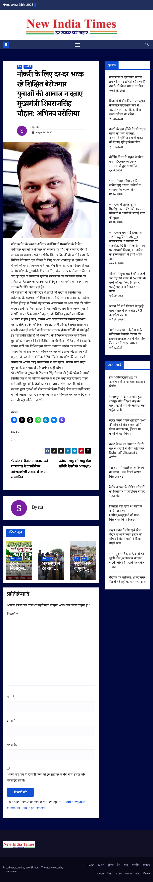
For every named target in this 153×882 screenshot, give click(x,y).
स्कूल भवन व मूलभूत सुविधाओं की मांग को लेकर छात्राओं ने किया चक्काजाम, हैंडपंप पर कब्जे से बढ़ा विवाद (127, 427)
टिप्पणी (12, 614)
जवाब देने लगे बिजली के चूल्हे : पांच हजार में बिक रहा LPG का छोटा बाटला (127, 310)
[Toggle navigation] (77, 45)
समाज (119, 873)
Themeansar (10, 871)
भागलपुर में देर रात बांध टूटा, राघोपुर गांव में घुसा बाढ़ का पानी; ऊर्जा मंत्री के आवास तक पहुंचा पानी (127, 403)
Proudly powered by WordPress (21, 867)
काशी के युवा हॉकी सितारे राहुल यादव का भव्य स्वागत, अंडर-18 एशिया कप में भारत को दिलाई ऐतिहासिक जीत (127, 136)
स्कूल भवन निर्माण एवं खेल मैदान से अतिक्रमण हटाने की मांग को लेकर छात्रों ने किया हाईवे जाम (125, 537)
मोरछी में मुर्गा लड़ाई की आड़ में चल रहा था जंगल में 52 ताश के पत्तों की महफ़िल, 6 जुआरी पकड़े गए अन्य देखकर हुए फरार (127, 283)
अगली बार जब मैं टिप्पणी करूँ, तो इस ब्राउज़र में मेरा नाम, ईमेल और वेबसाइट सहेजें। (46, 778)
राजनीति (28, 66)
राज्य (19, 559)
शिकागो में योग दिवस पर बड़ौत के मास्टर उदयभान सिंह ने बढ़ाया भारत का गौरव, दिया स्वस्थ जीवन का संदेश (127, 108)
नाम (10, 697)
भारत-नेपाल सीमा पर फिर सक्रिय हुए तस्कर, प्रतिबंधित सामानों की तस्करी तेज (125, 185)
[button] (147, 45)
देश (19, 66)
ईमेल (11, 721)
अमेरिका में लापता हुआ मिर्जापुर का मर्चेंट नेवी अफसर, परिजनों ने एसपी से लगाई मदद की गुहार (127, 211)
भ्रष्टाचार (146, 865)
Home (90, 865)
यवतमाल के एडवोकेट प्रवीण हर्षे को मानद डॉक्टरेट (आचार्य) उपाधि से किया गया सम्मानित (127, 82)
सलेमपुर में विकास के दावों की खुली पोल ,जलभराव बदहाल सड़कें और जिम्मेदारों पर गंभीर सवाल (126, 560)
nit (37, 128)
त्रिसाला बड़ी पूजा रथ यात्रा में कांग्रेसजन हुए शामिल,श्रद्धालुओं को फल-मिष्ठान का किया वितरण (125, 513)
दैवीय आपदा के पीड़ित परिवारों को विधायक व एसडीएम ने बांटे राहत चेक (127, 491)
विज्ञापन (146, 873)
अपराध (100, 873)
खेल (137, 873)
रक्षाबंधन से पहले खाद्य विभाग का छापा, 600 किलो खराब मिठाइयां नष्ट (126, 472)
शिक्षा (109, 873)
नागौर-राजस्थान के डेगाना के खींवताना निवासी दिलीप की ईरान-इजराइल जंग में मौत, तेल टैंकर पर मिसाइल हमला (127, 336)
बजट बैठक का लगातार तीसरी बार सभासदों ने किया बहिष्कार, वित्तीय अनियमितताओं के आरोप (127, 451)
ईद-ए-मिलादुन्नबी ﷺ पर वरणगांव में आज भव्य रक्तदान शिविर (127, 382)
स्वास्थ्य (128, 873)
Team (101, 865)
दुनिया (110, 865)
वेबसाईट (12, 745)
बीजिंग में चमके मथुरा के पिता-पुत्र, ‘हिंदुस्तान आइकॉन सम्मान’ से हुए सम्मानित (127, 161)
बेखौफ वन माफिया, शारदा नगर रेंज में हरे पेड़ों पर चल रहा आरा (127, 580)
